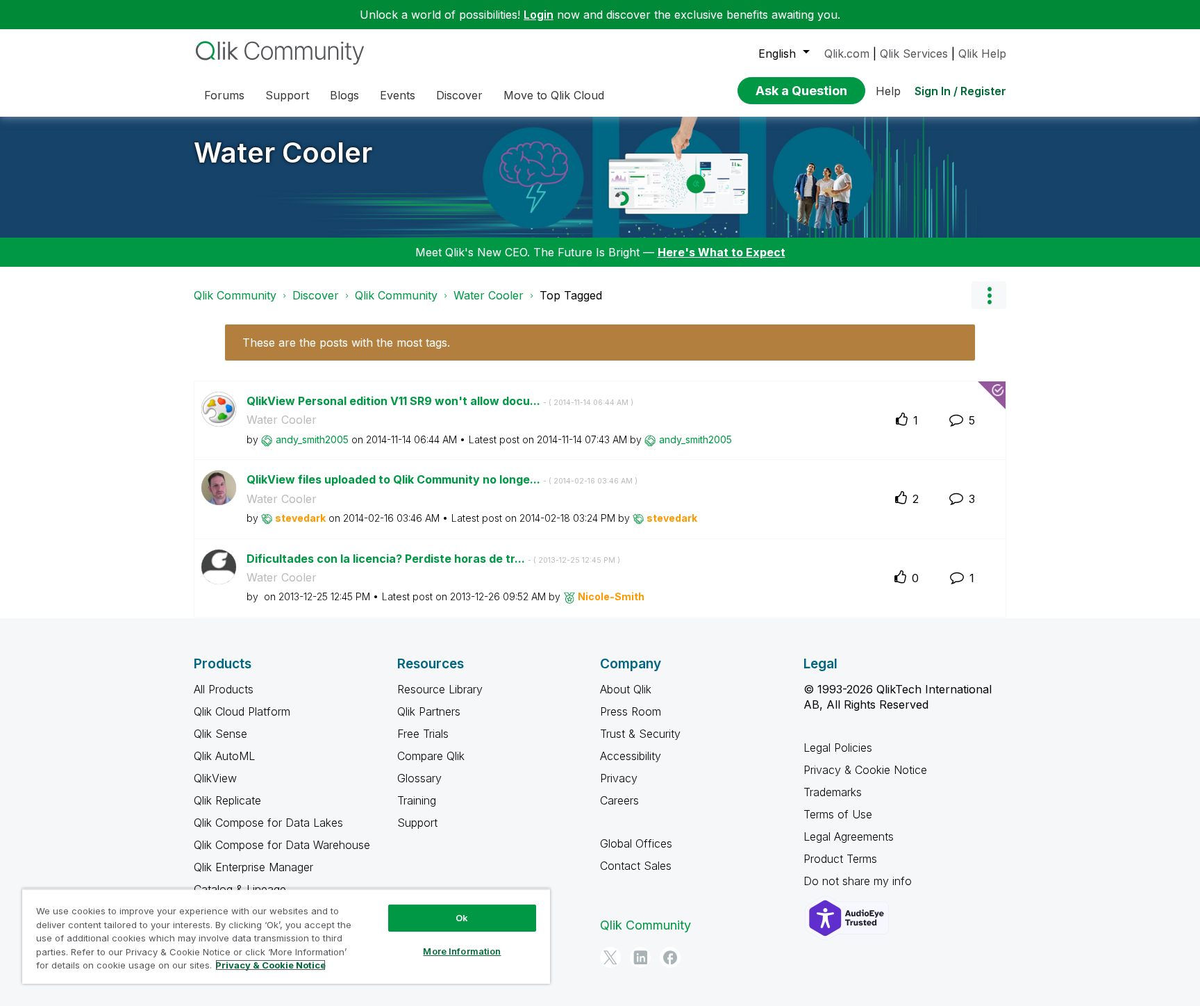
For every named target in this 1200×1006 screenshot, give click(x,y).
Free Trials (423, 734)
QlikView (215, 778)
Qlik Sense (220, 734)
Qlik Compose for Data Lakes (268, 823)
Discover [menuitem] (459, 95)
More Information (462, 951)
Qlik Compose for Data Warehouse (282, 845)
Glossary (419, 778)
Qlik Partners (428, 711)
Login (538, 15)
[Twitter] (610, 957)
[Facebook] (670, 957)
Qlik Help (982, 53)
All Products (223, 689)
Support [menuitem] (287, 95)
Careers (619, 800)
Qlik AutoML (224, 756)
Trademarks (832, 792)
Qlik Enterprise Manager (253, 867)
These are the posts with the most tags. (346, 342)
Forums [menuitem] (224, 95)
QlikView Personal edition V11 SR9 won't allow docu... (440, 401)
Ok (462, 917)
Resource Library (440, 689)
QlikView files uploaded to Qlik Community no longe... (442, 479)
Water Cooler (283, 152)
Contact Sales (636, 866)
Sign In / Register (960, 91)
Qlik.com (846, 53)
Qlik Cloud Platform (242, 711)
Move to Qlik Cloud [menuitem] (553, 95)
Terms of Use (837, 814)
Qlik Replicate (227, 800)
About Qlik (625, 689)
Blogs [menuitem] (344, 95)
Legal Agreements (848, 836)
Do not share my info (859, 881)
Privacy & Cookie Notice (865, 770)
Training (416, 800)
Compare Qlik (431, 756)
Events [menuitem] (397, 95)
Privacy (619, 778)
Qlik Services (914, 53)
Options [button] (989, 295)
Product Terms (840, 859)
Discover (315, 295)
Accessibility (630, 756)
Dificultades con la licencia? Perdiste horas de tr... (433, 559)
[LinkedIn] (640, 957)
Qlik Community (235, 295)
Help (888, 91)
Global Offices (636, 843)
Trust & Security (640, 734)
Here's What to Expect (721, 252)
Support (417, 823)
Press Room (630, 711)
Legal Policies (837, 747)
